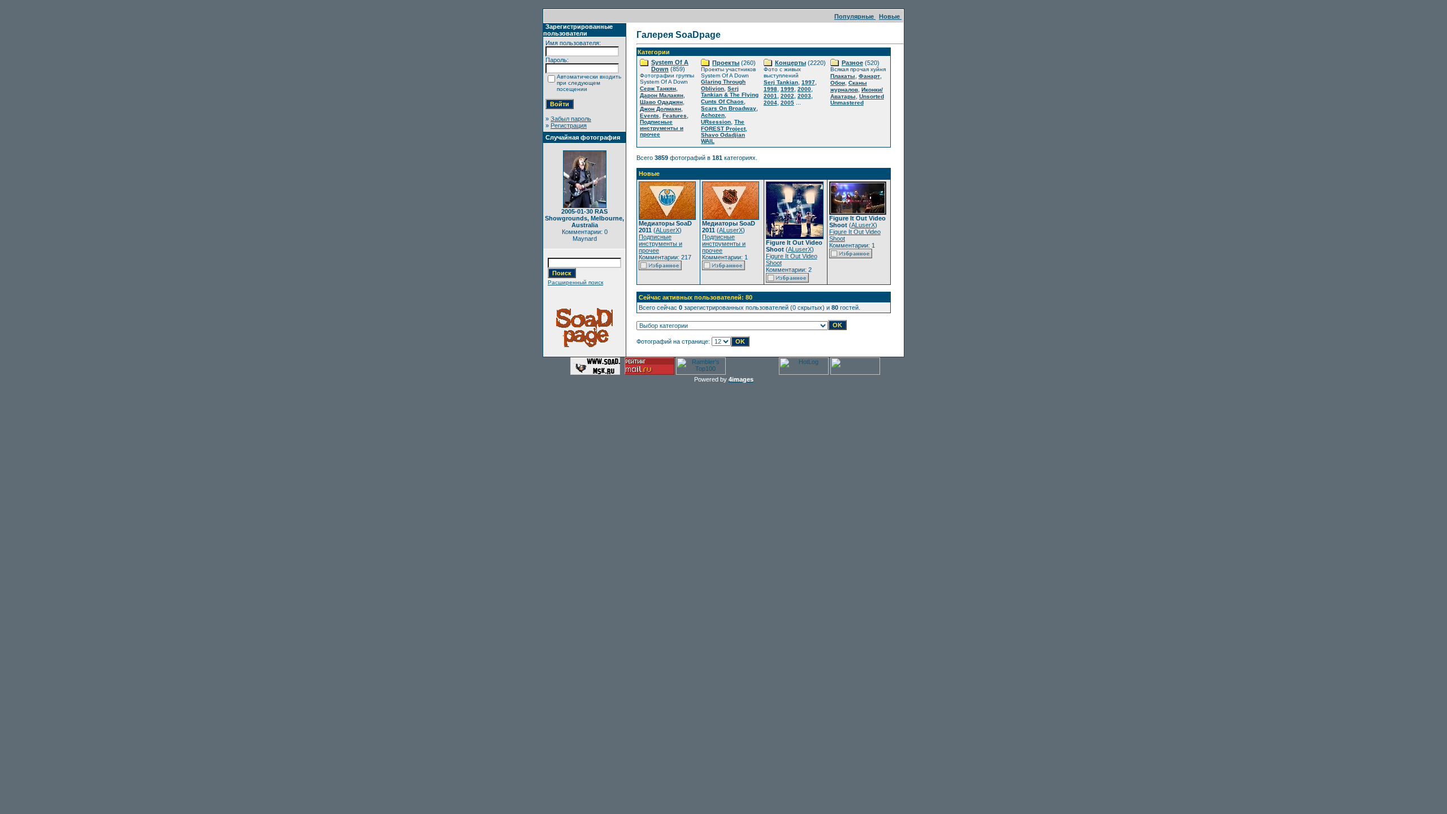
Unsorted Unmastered (857, 99)
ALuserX (667, 230)
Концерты (790, 62)
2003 (804, 96)
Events (649, 115)
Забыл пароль (571, 118)
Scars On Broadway (728, 108)
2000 (804, 89)
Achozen (713, 115)
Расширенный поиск (575, 282)
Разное (852, 62)
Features (674, 115)
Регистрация (569, 125)
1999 (787, 89)
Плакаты (842, 76)
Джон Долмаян (660, 109)
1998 (770, 89)
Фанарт (869, 76)
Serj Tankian (781, 82)
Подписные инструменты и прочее (661, 128)
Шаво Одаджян (661, 102)
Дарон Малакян (661, 95)
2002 (787, 96)
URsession (716, 122)
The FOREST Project (723, 125)
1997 (808, 82)
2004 (770, 102)
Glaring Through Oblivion (723, 85)
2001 (770, 96)
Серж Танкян (658, 88)
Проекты (725, 62)
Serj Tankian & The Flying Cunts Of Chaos (730, 95)
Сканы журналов (848, 86)
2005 (787, 102)
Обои (837, 83)
